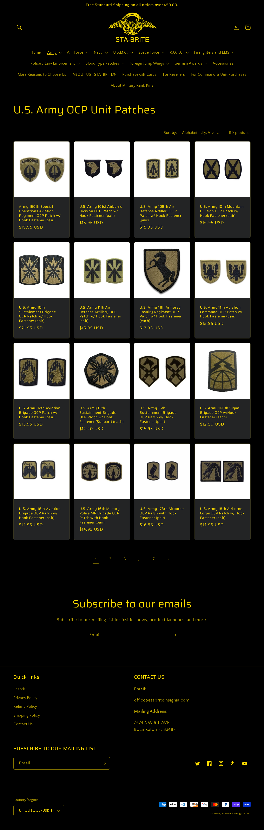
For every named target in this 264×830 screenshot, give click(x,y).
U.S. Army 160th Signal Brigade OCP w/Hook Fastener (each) (220, 413)
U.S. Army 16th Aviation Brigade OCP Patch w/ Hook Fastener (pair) (40, 513)
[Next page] (168, 559)
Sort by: (170, 133)
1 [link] (96, 559)
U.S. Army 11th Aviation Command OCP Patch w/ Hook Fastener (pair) (221, 312)
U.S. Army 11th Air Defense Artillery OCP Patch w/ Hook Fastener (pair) (100, 314)
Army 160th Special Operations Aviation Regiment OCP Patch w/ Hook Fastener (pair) (39, 213)
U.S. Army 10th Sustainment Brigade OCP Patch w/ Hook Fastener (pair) (37, 314)
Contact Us (23, 724)
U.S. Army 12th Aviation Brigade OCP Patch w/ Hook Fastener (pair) (39, 413)
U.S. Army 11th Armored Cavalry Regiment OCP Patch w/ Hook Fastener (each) (161, 314)
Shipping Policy (26, 715)
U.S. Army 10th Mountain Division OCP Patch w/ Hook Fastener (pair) (222, 211)
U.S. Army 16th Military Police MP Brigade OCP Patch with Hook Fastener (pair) (99, 516)
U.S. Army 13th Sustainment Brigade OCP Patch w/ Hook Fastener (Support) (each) (101, 415)
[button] (19, 27)
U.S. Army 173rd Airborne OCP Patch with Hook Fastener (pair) (162, 513)
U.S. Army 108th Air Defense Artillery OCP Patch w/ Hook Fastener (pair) (161, 213)
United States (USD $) (36, 810)
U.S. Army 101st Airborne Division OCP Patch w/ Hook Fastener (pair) (101, 211)
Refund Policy (25, 707)
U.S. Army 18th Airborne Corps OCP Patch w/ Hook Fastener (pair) (222, 513)
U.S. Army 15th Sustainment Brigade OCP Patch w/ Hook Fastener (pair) (158, 415)
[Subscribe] (174, 635)
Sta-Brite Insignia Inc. (236, 813)
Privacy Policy (25, 698)
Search (19, 689)
